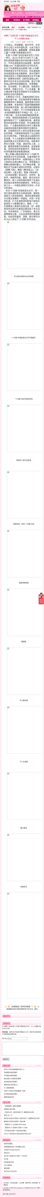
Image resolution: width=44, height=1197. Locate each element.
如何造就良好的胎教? (10, 1082)
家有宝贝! (7, 1153)
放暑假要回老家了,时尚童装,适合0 (14, 1147)
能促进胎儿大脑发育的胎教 (12, 1079)
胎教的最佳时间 (9, 1097)
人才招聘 (21, 1183)
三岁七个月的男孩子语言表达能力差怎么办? (17, 1134)
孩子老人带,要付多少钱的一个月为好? (15, 1156)
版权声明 (28, 1183)
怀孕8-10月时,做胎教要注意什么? (14, 1069)
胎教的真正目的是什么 (11, 1085)
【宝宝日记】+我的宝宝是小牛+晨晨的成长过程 (19, 1112)
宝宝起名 (35, 20)
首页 (7, 20)
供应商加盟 (13, 1183)
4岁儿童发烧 (8, 1165)
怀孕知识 (17, 20)
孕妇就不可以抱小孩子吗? (12, 1150)
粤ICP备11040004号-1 (9, 1194)
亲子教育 (26, 20)
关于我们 (6, 1183)
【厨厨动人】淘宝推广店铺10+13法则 (15, 1128)
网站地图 (35, 1183)
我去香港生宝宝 (9, 1162)
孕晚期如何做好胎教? (10, 1072)
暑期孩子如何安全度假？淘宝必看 (14, 1121)
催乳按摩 (7, 1168)
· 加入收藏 (13, 1)
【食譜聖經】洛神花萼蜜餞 (20, 1006)
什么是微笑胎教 (9, 1088)
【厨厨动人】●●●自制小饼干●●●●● (15, 1124)
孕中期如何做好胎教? (10, 1094)
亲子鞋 (6, 1159)
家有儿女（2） (8, 1115)
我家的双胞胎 (8, 1144)
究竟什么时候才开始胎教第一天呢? (15, 1091)
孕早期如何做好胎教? (10, 1075)
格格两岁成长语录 (9, 1109)
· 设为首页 (6, 1)
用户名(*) (5, 1038)
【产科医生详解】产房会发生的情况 (15, 1131)
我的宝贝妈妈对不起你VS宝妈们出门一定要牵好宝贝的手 (22, 1118)
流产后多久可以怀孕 (10, 1171)
